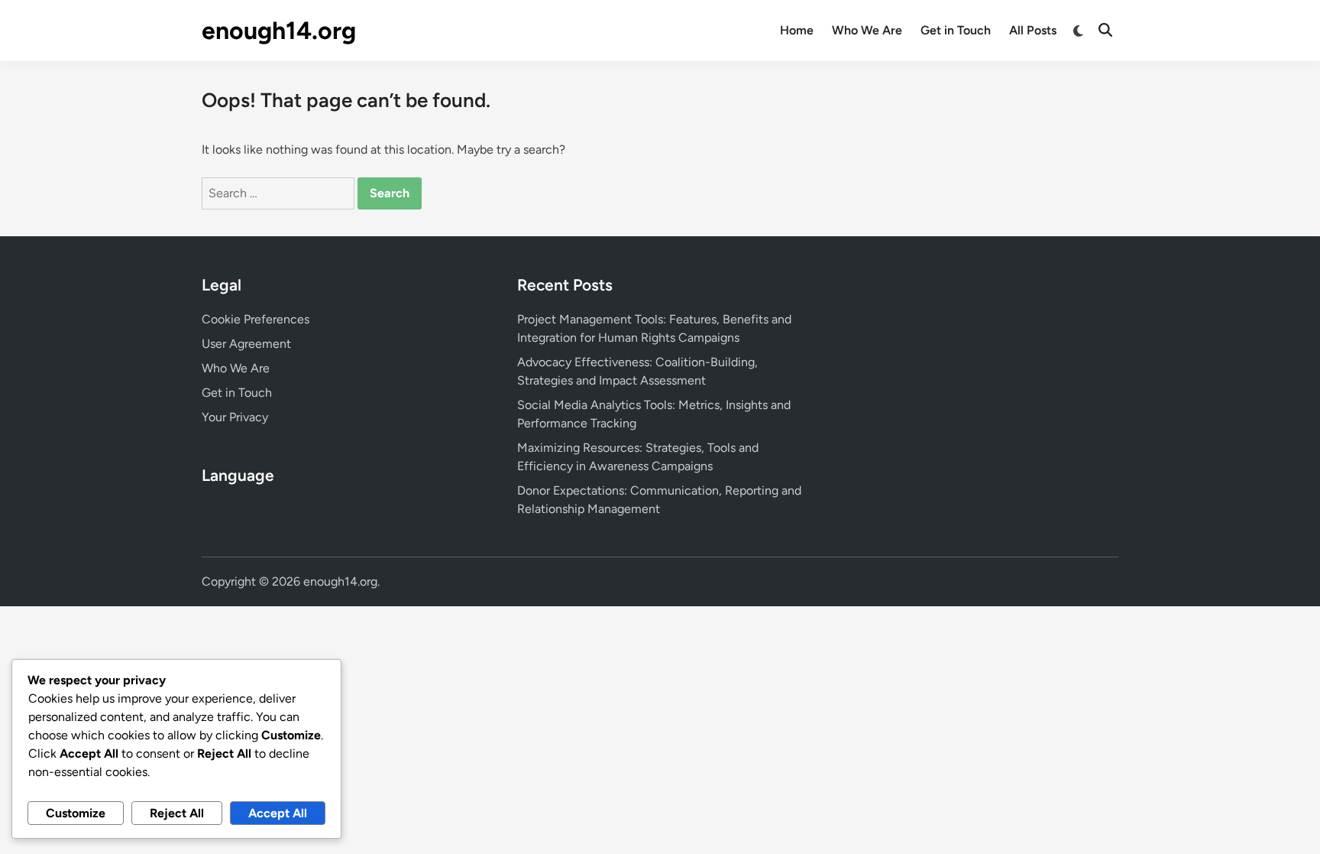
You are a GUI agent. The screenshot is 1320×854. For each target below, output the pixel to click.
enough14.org (279, 30)
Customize (75, 813)
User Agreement (246, 343)
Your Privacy (235, 417)
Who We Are (867, 30)
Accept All (277, 813)
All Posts (1032, 30)
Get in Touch (955, 30)
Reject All (177, 813)
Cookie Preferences (255, 319)
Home (797, 30)
